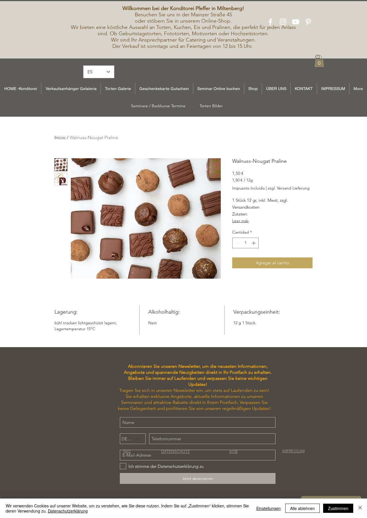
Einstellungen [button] (268, 508)
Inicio (60, 137)
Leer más (240, 220)
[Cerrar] (360, 508)
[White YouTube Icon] (295, 21)
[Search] (318, 57)
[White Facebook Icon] (270, 21)
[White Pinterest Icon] (308, 21)
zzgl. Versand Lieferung (289, 188)
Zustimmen (338, 508)
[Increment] (254, 243)
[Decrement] (236, 243)
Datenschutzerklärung (68, 511)
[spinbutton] (245, 243)
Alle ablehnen (302, 508)
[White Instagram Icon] (283, 21)
